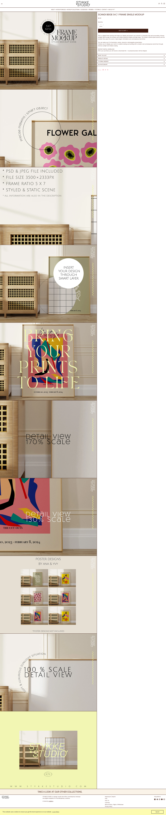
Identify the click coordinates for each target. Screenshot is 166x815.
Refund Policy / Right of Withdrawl (114, 804)
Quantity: (100, 22)
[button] (161, 3)
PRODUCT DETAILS (103, 58)
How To (107, 800)
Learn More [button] (55, 812)
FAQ (106, 798)
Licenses (107, 802)
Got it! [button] (157, 812)
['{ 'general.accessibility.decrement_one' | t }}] (99, 25)
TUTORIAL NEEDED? (103, 61)
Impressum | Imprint (110, 796)
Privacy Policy (108, 806)
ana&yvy (51, 801)
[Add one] (103, 25)
